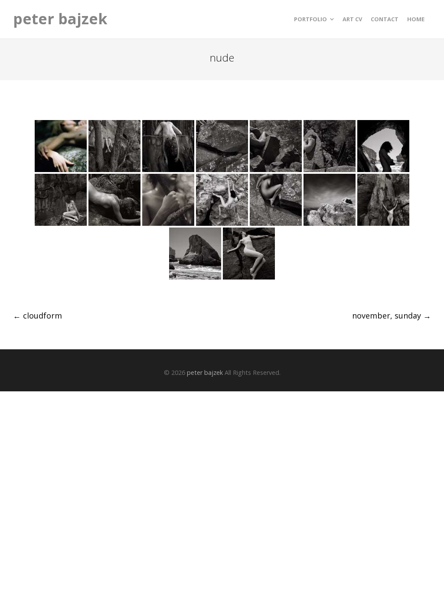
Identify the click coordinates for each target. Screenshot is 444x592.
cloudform (37, 315)
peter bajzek (60, 19)
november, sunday (391, 315)
